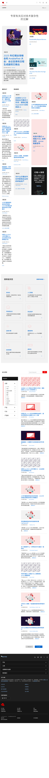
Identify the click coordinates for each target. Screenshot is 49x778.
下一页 (38, 646)
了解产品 (38, 186)
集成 (7, 394)
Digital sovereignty (5, 196)
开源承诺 (27, 686)
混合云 (19, 188)
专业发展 (33, 78)
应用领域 (8, 350)
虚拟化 (24, 188)
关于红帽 (2, 708)
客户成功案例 (3, 689)
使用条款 (18, 718)
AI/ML (30, 78)
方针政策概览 (35, 718)
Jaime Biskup (4, 212)
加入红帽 (27, 691)
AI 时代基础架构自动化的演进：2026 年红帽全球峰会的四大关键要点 (32, 496)
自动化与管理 (7, 228)
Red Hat (13, 67)
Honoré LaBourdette (34, 631)
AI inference (16, 164)
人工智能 (30, 292)
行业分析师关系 (4, 691)
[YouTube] (38, 657)
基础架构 (30, 331)
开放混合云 (9, 311)
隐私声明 (2, 718)
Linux (3, 160)
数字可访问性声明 (4, 719)
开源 (30, 44)
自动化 (8, 292)
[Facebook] (41, 657)
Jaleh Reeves (4, 243)
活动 (34, 708)
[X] (44, 657)
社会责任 (27, 689)
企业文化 (3, 686)
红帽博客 (4, 7)
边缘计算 (8, 331)
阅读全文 (23, 397)
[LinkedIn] (35, 657)
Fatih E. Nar (16, 161)
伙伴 (21, 188)
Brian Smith (32, 577)
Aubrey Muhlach (5, 106)
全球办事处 (3, 709)
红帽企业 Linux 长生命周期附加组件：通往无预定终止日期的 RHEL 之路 (32, 414)
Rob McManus (25, 160)
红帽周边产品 (19, 711)
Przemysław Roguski (34, 550)
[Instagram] (47, 657)
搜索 (44, 372)
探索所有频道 (39, 279)
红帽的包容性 (3, 711)
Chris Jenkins (4, 174)
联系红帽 (18, 709)
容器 (7, 392)
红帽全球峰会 (35, 711)
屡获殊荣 (35, 681)
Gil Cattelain (31, 417)
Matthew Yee (32, 524)
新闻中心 (27, 684)
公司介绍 (3, 684)
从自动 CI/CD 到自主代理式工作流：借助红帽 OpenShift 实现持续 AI (32, 389)
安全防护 (30, 312)
